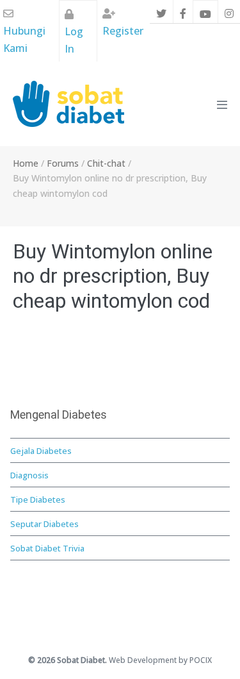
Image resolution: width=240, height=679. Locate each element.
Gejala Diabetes (41, 451)
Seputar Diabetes (44, 524)
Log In (74, 40)
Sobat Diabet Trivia (47, 548)
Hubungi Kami (24, 39)
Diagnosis (29, 475)
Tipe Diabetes (37, 499)
